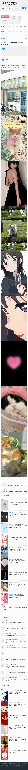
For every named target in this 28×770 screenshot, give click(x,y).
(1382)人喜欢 (11, 702)
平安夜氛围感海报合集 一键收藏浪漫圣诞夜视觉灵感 (18, 751)
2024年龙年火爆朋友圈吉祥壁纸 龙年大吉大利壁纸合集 (16, 629)
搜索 (24, 8)
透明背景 (20, 18)
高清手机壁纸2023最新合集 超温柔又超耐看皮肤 (15, 654)
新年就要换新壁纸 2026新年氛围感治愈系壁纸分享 (17, 705)
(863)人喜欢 (11, 749)
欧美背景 (18, 20)
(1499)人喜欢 (11, 737)
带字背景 (11, 20)
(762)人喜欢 (11, 594)
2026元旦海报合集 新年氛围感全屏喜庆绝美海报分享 (17, 716)
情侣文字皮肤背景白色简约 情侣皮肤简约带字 (18, 608)
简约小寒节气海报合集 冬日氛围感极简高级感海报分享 (18, 693)
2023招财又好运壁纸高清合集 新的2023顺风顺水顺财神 (17, 538)
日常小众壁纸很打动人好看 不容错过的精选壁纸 (14, 485)
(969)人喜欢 (11, 512)
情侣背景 (13, 16)
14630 (7, 664)
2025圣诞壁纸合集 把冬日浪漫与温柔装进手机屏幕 (17, 740)
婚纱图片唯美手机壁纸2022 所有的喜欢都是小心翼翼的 (17, 585)
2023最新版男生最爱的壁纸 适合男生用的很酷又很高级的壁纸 (16, 667)
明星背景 (5, 23)
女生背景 (20, 16)
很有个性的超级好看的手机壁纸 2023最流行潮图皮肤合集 (16, 623)
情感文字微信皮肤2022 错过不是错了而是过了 (17, 515)
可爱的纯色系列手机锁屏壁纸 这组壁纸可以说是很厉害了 (18, 503)
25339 (7, 633)
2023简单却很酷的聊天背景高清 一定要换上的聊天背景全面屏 (16, 660)
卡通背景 (5, 20)
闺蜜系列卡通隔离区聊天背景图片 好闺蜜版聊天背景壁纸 (18, 596)
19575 (7, 652)
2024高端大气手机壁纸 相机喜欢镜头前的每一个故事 (17, 561)
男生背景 (13, 18)
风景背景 (11, 23)
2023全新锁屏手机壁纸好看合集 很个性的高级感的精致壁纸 (16, 642)
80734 (7, 620)
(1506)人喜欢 (11, 524)
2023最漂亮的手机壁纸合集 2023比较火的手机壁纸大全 (16, 648)
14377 (7, 677)
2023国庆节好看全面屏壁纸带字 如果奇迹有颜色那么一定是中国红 (16, 680)
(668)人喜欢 (11, 559)
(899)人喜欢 (11, 714)
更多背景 (18, 23)
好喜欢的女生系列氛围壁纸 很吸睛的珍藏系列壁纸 (15, 491)
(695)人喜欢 (11, 547)
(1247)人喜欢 (11, 582)
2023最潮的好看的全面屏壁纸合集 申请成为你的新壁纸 (16, 673)
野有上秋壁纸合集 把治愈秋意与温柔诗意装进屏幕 (18, 728)
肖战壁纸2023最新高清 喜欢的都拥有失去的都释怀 (16, 635)
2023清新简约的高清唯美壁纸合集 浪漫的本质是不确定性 (17, 550)
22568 (7, 645)
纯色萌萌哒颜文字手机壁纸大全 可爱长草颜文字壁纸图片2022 (18, 526)
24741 (7, 639)
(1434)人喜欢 (11, 725)
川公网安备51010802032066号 (15, 765)
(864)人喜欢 (11, 690)
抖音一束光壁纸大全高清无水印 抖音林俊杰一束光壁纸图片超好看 (18, 573)
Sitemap (4, 768)
